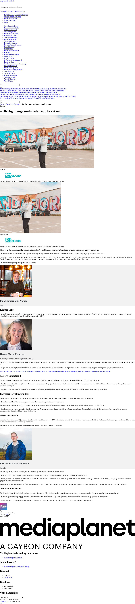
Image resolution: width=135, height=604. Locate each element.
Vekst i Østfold (9, 71)
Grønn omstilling (10, 20)
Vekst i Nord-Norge (10, 37)
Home (2, 104)
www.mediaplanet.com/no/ (13, 558)
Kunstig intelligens (10, 75)
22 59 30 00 (8, 577)
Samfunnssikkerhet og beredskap (15, 64)
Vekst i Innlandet (9, 77)
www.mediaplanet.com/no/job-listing (16, 566)
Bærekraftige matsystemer (13, 45)
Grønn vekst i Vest (10, 30)
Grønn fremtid (9, 58)
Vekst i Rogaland (10, 32)
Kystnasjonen (8, 49)
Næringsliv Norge (11, 11)
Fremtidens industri (10, 39)
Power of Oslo (9, 62)
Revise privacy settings (14, 601)
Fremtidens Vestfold (12, 104)
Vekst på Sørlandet (10, 66)
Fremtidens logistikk (11, 68)
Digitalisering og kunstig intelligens (16, 15)
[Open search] (1, 87)
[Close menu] (1, 100)
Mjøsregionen (8, 56)
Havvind (7, 52)
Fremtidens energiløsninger (13, 69)
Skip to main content (7, 1)
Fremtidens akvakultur (11, 28)
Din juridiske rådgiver (11, 54)
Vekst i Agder (8, 81)
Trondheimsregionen (11, 26)
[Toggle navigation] (24, 11)
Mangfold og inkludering (12, 17)
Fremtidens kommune (11, 50)
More (6, 22)
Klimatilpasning (9, 47)
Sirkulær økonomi (10, 41)
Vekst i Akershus (9, 79)
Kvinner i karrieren (10, 35)
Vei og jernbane (9, 73)
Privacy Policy (3, 601)
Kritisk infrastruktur (10, 43)
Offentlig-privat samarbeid (13, 60)
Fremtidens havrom (10, 18)
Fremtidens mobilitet (11, 33)
